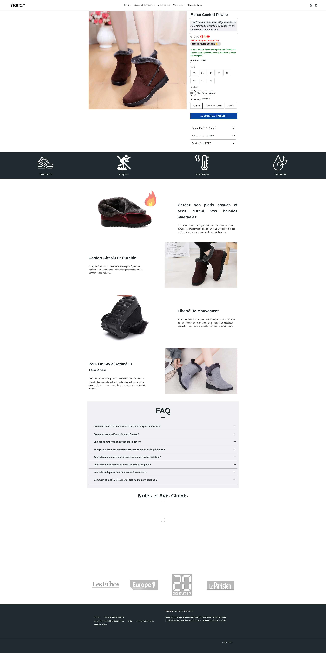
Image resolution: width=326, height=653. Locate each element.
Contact (97, 617)
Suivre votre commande (114, 617)
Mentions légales (101, 624)
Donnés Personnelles (145, 621)
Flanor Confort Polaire (209, 15)
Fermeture (195, 99)
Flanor (230, 642)
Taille (192, 67)
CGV (130, 621)
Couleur (194, 87)
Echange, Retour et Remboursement (109, 621)
